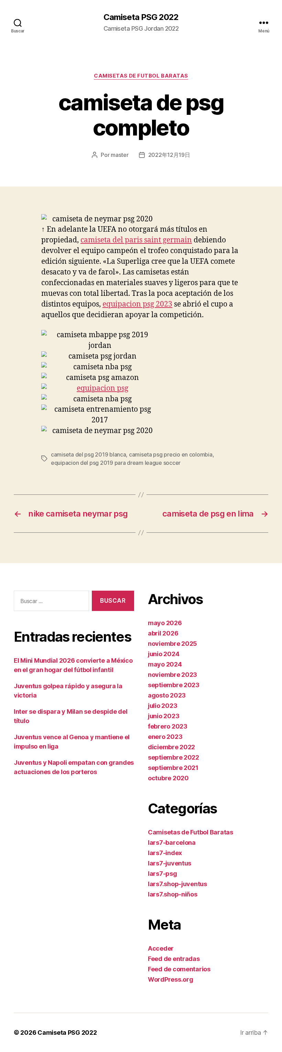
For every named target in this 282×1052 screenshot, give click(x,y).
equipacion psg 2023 (137, 304)
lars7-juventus (169, 863)
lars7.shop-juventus (177, 884)
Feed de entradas (174, 958)
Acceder (161, 948)
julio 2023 (162, 705)
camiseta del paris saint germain (136, 240)
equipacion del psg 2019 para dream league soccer (116, 462)
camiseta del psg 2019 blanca (88, 454)
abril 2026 (163, 633)
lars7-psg (162, 873)
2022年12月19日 (169, 154)
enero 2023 (165, 736)
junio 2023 (163, 716)
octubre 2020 (168, 778)
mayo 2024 (165, 664)
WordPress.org (170, 979)
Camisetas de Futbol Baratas (141, 76)
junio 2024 (163, 654)
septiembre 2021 (173, 767)
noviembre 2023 (172, 674)
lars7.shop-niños (172, 894)
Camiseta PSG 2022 (141, 17)
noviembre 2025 (172, 643)
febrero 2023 (167, 726)
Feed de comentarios (179, 969)
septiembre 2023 (173, 685)
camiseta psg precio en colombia (171, 454)
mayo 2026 (165, 623)
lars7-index (165, 852)
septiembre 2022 (173, 757)
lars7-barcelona (172, 842)
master (119, 154)
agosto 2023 (167, 695)
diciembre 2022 (171, 747)
